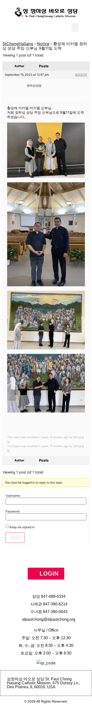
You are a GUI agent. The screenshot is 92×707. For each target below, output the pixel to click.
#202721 (81, 74)
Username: (13, 495)
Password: (13, 511)
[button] (75, 27)
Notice (43, 43)
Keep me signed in (22, 527)
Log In (15, 537)
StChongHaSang (17, 43)
